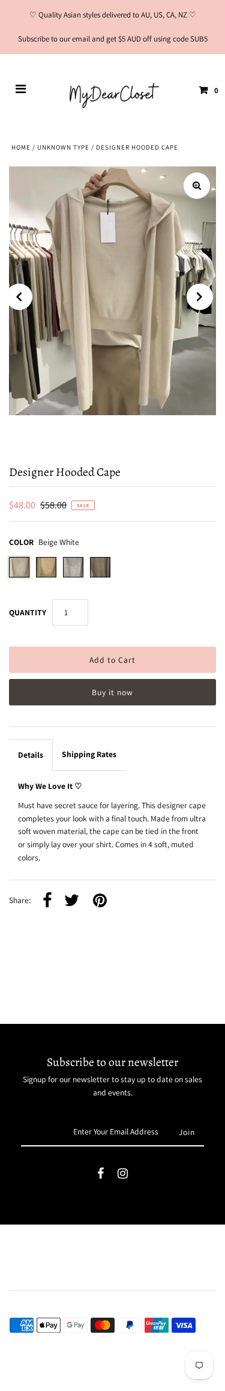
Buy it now (112, 692)
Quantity (27, 612)
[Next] (200, 297)
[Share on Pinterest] (100, 901)
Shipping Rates (89, 754)
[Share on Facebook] (47, 901)
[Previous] (19, 297)
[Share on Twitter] (71, 901)
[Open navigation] (21, 90)
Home (21, 147)
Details (30, 754)
